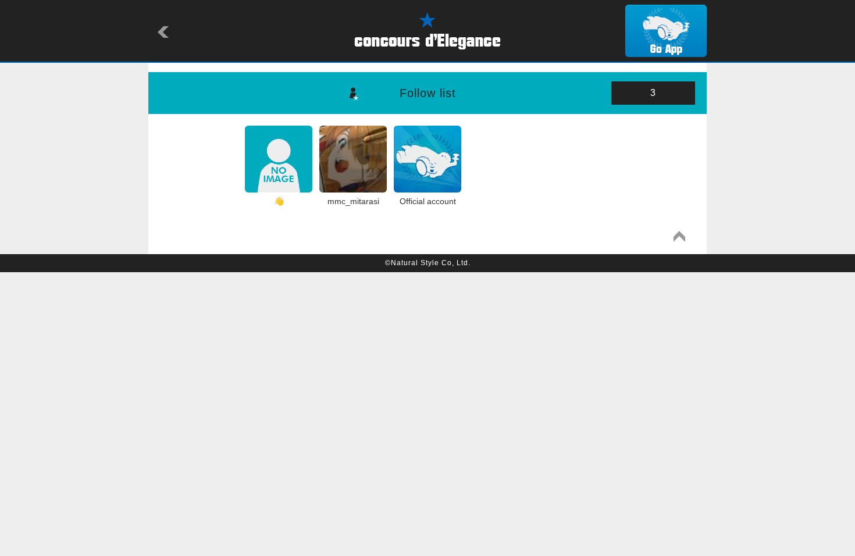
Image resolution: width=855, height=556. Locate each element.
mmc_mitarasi (353, 201)
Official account (428, 201)
